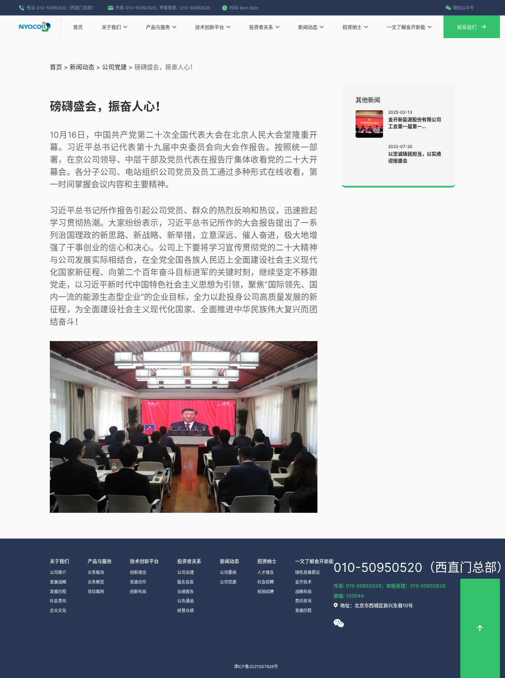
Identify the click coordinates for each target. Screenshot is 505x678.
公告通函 (185, 600)
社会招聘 (265, 582)
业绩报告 (185, 591)
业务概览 (96, 582)
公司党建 (114, 67)
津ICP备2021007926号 (256, 666)
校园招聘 (265, 591)
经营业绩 (185, 610)
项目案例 (96, 591)
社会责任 (58, 600)
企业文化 (58, 610)
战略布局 (303, 591)
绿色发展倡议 (307, 572)
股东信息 (185, 582)
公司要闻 (228, 572)
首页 (56, 67)
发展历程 (58, 591)
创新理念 (138, 572)
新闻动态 (82, 67)
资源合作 (138, 582)
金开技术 (303, 582)
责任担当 (303, 600)
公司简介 (58, 572)
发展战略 (58, 582)
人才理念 (265, 572)
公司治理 (185, 572)
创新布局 (138, 591)
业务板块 (96, 572)
